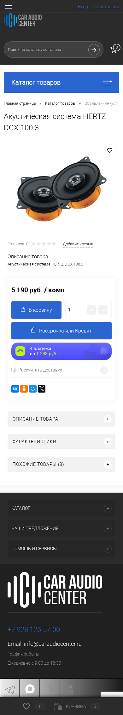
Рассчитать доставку (40, 369)
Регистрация (106, 6)
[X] (41, 389)
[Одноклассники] (24, 389)
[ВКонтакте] (15, 389)
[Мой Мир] (33, 389)
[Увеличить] (61, 188)
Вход (83, 6)
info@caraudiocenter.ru (53, 643)
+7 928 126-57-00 (34, 629)
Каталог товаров (36, 82)
